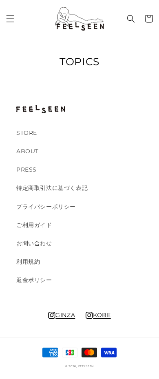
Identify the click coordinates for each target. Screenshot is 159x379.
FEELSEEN (86, 366)
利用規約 (28, 261)
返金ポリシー (34, 280)
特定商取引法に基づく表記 (52, 188)
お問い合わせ (34, 243)
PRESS (26, 169)
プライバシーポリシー (46, 206)
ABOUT (27, 151)
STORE (26, 133)
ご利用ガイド (34, 225)
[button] (10, 19)
